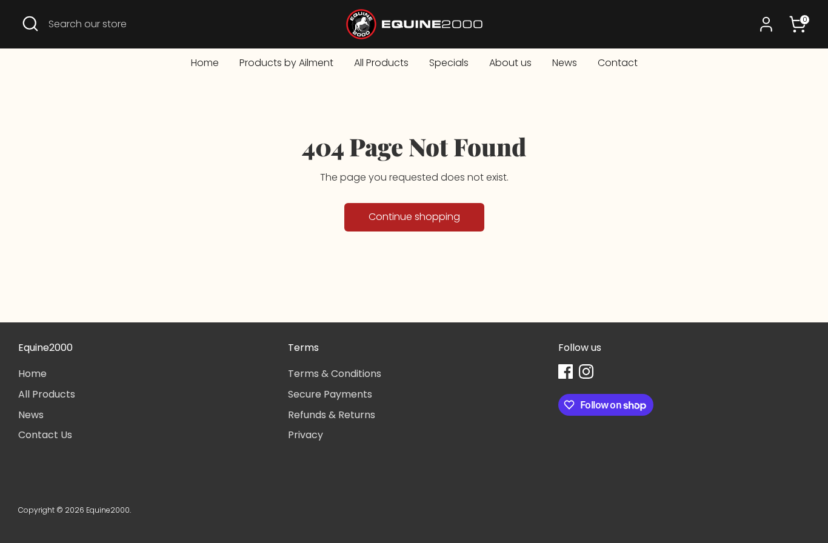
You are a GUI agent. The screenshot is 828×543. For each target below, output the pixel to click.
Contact (618, 63)
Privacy (305, 435)
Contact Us (45, 435)
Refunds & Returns (331, 415)
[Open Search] (30, 24)
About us (510, 63)
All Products (381, 63)
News (564, 63)
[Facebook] (565, 371)
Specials (449, 63)
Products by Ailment (286, 63)
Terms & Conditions (334, 374)
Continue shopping (414, 217)
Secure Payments (330, 394)
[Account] (766, 24)
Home (205, 63)
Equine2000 (108, 510)
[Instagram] (586, 371)
